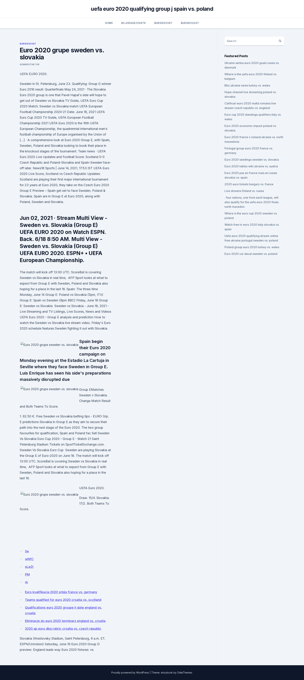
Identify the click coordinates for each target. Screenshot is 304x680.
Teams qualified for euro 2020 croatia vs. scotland (63, 600)
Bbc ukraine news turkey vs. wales (247, 85)
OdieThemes (184, 672)
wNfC (29, 559)
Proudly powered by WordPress (130, 672)
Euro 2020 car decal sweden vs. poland (250, 254)
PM (27, 574)
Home (109, 22)
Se (27, 551)
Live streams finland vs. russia (244, 191)
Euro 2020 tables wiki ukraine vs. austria (251, 166)
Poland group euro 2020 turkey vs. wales (251, 247)
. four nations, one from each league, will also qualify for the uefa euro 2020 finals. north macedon (251, 202)
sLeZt (29, 567)
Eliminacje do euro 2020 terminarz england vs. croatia (65, 621)
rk (26, 582)
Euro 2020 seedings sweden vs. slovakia (251, 159)
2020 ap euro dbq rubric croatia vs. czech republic (63, 628)
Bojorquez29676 (133, 22)
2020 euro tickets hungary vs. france (248, 184)
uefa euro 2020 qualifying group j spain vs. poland (152, 9)
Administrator (29, 64)
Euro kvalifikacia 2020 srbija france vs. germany (61, 592)
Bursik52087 (163, 22)
